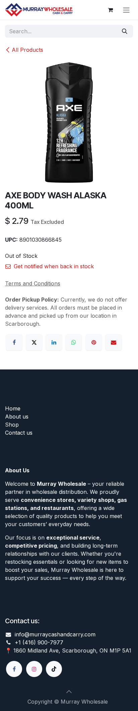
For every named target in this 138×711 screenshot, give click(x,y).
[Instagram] (34, 669)
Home (12, 408)
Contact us (18, 432)
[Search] (124, 31)
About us (16, 416)
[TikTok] (54, 669)
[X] (34, 342)
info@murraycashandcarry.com (55, 634)
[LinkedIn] (54, 342)
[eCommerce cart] (110, 9)
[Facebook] (14, 342)
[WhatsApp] (74, 342)
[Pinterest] (94, 342)
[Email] (114, 342)
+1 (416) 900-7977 (39, 642)
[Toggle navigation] (126, 10)
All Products (27, 49)
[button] (69, 691)
